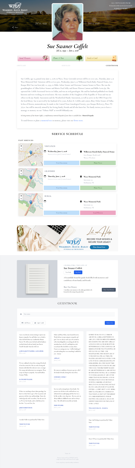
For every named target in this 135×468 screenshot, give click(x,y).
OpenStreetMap (69, 462)
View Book (68, 272)
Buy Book (78, 272)
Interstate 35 (88, 180)
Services (66, 65)
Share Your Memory (108, 290)
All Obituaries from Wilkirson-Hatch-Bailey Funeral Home (120, 6)
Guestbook (112, 65)
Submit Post (109, 323)
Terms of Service (72, 459)
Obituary (21, 65)
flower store (78, 120)
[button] (31, 153)
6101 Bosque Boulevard (92, 155)
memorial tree (46, 120)
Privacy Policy (63, 459)
